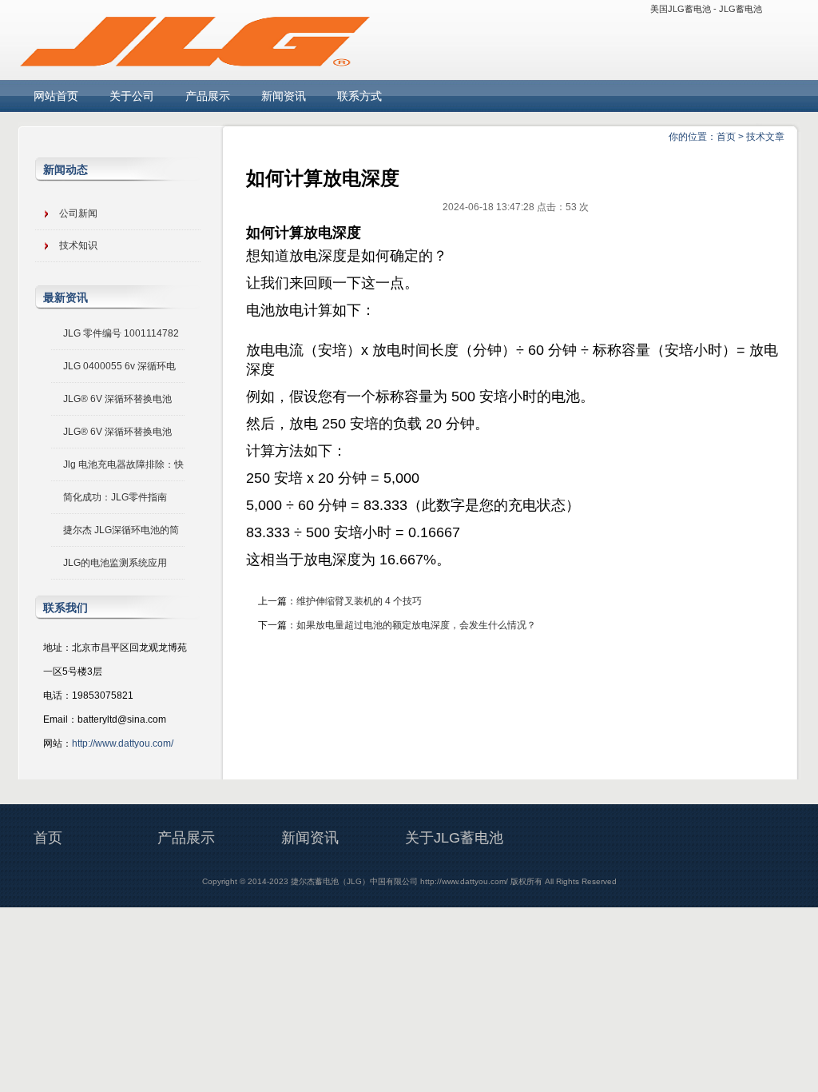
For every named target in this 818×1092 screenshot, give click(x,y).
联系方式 (359, 96)
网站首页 (56, 96)
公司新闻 (78, 213)
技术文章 (765, 136)
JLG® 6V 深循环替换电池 (117, 399)
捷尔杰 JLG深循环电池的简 (121, 530)
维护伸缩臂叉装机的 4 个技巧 (359, 601)
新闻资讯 (283, 96)
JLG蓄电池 (740, 9)
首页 (726, 136)
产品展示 (207, 96)
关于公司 (131, 96)
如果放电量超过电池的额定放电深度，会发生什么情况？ (416, 625)
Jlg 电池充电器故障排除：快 (123, 464)
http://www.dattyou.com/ (122, 743)
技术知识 (78, 245)
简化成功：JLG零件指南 (115, 497)
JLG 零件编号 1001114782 (121, 333)
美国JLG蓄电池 (680, 9)
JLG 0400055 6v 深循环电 (119, 366)
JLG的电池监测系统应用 (115, 562)
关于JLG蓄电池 (454, 838)
